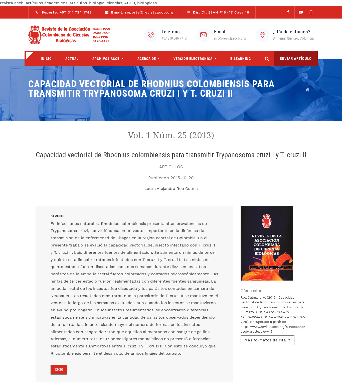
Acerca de (147, 59)
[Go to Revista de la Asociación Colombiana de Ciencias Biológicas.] (308, 90)
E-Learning (240, 59)
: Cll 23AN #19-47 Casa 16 (221, 12)
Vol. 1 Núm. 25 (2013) (171, 135)
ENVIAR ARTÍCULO (296, 58)
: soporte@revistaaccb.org (142, 12)
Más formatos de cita (266, 340)
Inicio (46, 59)
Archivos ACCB (106, 59)
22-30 (59, 369)
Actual (72, 59)
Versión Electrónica (194, 59)
